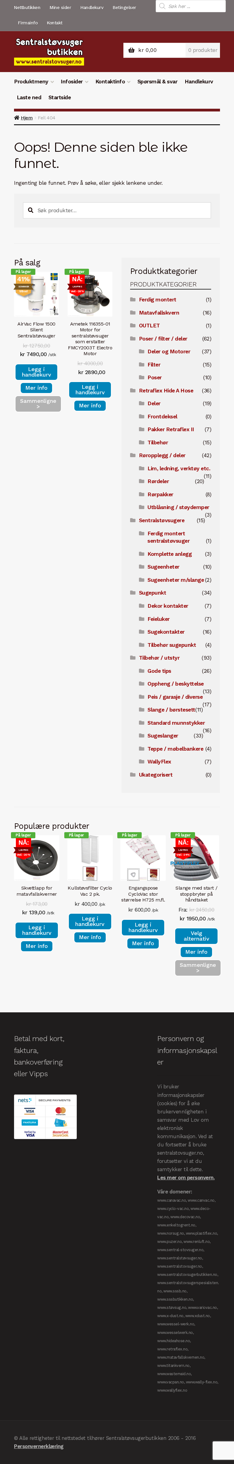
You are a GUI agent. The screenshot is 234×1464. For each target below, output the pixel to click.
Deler (154, 403)
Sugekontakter (166, 632)
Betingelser (124, 7)
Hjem (27, 118)
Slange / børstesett (171, 710)
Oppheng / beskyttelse (175, 684)
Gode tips (159, 671)
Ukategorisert (156, 775)
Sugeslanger (162, 736)
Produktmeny (31, 81)
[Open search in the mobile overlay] (191, 6)
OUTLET (149, 325)
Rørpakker (160, 494)
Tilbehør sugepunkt (171, 645)
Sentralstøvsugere (162, 520)
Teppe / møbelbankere (175, 749)
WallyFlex (159, 762)
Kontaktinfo (110, 81)
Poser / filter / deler (163, 339)
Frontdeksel (162, 416)
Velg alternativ (196, 936)
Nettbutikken (27, 7)
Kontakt (54, 23)
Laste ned (29, 97)
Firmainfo (28, 23)
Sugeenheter (163, 567)
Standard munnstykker (176, 723)
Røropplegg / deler (162, 455)
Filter (153, 365)
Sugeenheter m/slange (175, 580)
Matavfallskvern (159, 313)
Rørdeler (158, 481)
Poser (154, 377)
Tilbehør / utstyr (159, 658)
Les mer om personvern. (185, 1177)
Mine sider (60, 7)
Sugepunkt (152, 593)
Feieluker (158, 619)
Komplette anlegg (169, 554)
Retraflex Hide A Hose (166, 391)
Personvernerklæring (39, 1446)
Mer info (36, 387)
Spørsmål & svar (157, 81)
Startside (59, 97)
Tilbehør (157, 442)
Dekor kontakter (167, 606)
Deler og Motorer (168, 351)
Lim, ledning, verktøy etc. (178, 468)
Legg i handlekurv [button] (36, 372)
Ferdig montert (157, 300)
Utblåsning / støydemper (178, 507)
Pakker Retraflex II (170, 429)
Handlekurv (91, 7)
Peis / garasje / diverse (175, 697)
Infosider (72, 81)
